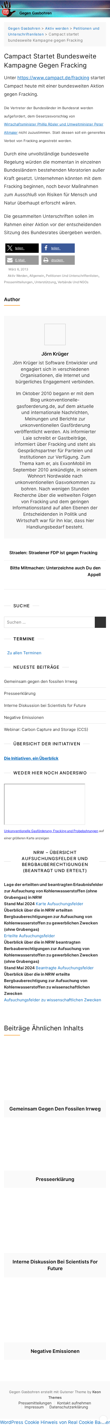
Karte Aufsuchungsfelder (59, 903)
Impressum (34, 1407)
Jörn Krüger (55, 354)
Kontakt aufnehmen (74, 1403)
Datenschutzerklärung (68, 1407)
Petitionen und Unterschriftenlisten (72, 276)
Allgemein (36, 276)
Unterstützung (45, 282)
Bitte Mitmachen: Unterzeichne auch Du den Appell (55, 571)
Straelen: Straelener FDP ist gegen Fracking (53, 552)
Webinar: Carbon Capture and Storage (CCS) (46, 729)
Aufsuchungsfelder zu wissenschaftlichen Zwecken (52, 999)
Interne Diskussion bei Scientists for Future (45, 705)
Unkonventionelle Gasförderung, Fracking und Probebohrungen (51, 831)
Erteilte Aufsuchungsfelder (29, 935)
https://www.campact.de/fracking (53, 77)
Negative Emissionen (24, 717)
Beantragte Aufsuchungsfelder (65, 967)
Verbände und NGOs (73, 282)
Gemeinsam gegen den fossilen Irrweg (40, 681)
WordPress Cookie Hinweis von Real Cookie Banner (55, 1422)
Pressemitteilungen (18, 282)
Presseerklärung (20, 693)
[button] (22, 248)
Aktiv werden (18, 276)
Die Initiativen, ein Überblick (31, 758)
